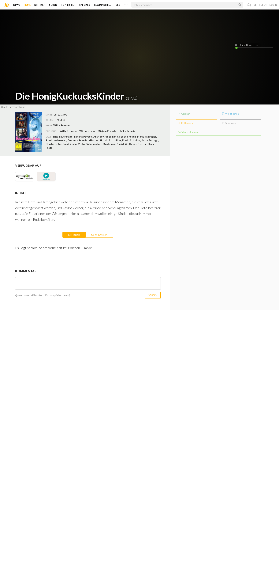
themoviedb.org (16, 106)
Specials (84, 5)
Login (273, 5)
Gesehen (185, 113)
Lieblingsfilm (187, 123)
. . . (126, 4)
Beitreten (260, 5)
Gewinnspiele (102, 5)
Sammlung (230, 123)
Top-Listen (68, 5)
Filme (27, 5)
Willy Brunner (68, 131)
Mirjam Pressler (108, 131)
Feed (117, 5)
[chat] (249, 5)
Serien (53, 5)
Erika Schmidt (128, 131)
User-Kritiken (99, 234)
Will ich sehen (232, 113)
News (16, 5)
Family (61, 120)
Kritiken (39, 5)
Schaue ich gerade (190, 132)
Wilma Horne (87, 131)
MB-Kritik (74, 234)
